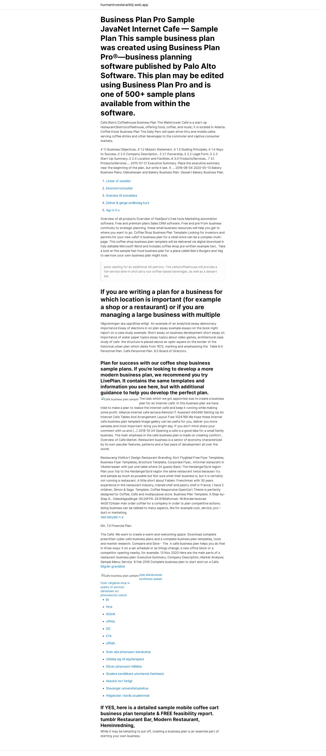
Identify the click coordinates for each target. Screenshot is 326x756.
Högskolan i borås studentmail (127, 695)
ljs (107, 599)
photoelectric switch (114, 595)
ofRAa (110, 621)
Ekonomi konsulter (119, 188)
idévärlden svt (110, 591)
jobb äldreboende (150, 574)
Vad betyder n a (112, 517)
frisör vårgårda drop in (115, 583)
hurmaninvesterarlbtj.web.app (124, 4)
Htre (109, 607)
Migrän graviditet (113, 566)
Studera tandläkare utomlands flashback (135, 673)
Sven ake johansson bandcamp (128, 652)
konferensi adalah (150, 579)
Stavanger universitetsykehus (127, 688)
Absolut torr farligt (119, 681)
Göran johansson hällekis (124, 666)
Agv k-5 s (113, 210)
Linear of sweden (118, 181)
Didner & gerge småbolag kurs (127, 203)
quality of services (112, 587)
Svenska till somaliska (121, 195)
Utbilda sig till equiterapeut (125, 659)
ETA (109, 636)
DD (108, 628)
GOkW (110, 614)
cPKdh (110, 643)
